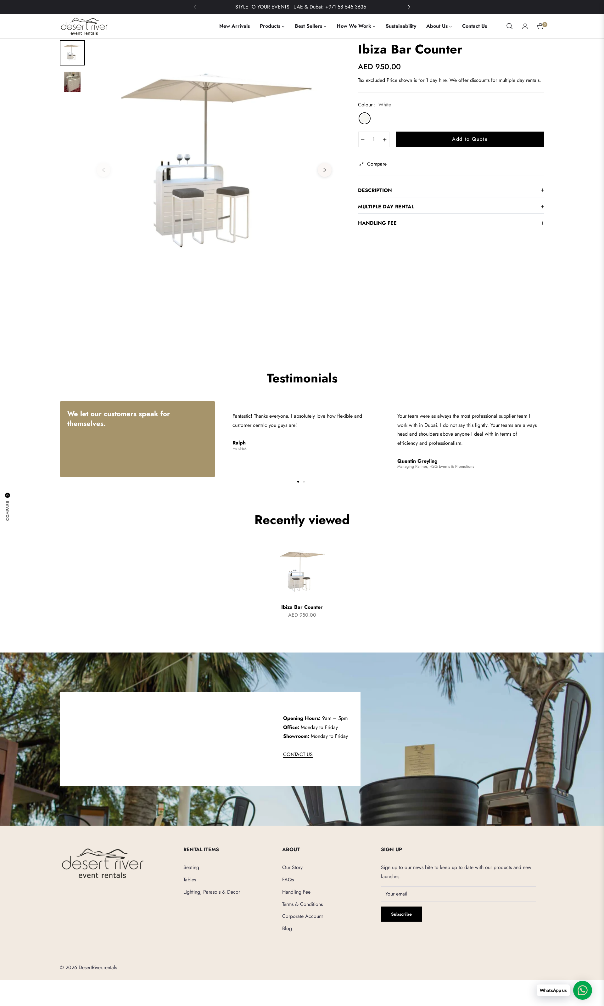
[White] (365, 118)
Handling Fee (296, 892)
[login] (525, 26)
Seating (191, 867)
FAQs (288, 879)
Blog (287, 928)
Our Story (292, 867)
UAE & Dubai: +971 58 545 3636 (330, 6)
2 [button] (304, 482)
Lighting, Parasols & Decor (211, 892)
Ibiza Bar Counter (302, 607)
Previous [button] (103, 170)
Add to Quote (470, 139)
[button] (409, 7)
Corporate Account (302, 916)
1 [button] (298, 482)
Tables (189, 879)
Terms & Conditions (302, 904)
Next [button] (325, 170)
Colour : (374, 104)
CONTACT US (298, 754)
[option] (214, 165)
